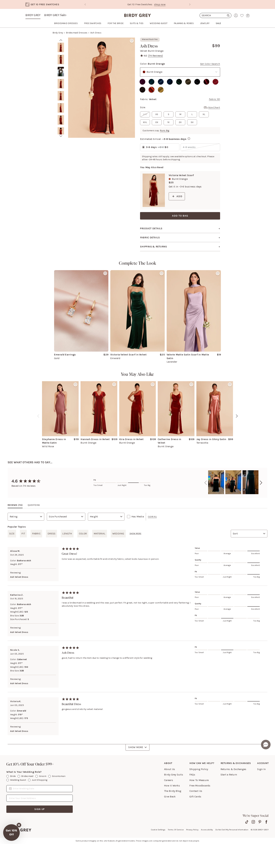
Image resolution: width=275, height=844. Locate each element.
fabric (36, 533)
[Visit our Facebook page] (266, 821)
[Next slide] (190, 4)
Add (179, 196)
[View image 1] (61, 47)
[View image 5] (61, 96)
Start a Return (229, 774)
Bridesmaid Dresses (76, 32)
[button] (11, 832)
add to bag (180, 215)
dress (51, 533)
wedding (118, 533)
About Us (169, 769)
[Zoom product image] (101, 88)
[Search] (215, 15)
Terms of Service (176, 830)
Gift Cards (195, 796)
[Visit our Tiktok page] (246, 821)
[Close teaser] (19, 825)
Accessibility (207, 830)
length (67, 533)
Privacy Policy (192, 830)
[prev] (61, 40)
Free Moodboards (199, 785)
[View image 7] (61, 120)
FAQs (192, 774)
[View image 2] (61, 59)
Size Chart (214, 107)
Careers (168, 780)
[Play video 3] (61, 71)
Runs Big (164, 130)
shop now (151, 4)
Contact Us (195, 790)
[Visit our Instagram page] (253, 821)
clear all (152, 516)
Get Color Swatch (210, 64)
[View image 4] (61, 83)
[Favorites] (241, 15)
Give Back (170, 796)
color (83, 533)
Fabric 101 (214, 99)
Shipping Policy (198, 769)
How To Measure (199, 780)
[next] (61, 136)
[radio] (142, 81)
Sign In (261, 769)
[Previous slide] (85, 4)
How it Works (172, 785)
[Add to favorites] (132, 41)
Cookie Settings (158, 830)
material (99, 533)
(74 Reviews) (155, 55)
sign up (39, 809)
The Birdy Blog (172, 790)
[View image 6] (61, 108)
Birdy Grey (32, 15)
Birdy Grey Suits (173, 774)
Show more (135, 533)
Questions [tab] (34, 505)
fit (23, 533)
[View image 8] (61, 132)
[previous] (38, 416)
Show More (135, 747)
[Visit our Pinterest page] (259, 821)
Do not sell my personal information (231, 830)
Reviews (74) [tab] (15, 505)
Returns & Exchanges (233, 769)
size (11, 533)
